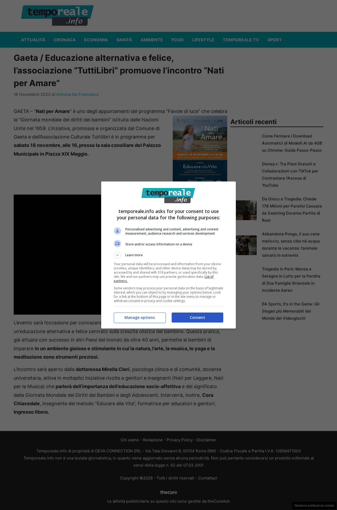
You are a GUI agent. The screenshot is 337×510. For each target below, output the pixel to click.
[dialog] (168, 255)
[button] (168, 255)
